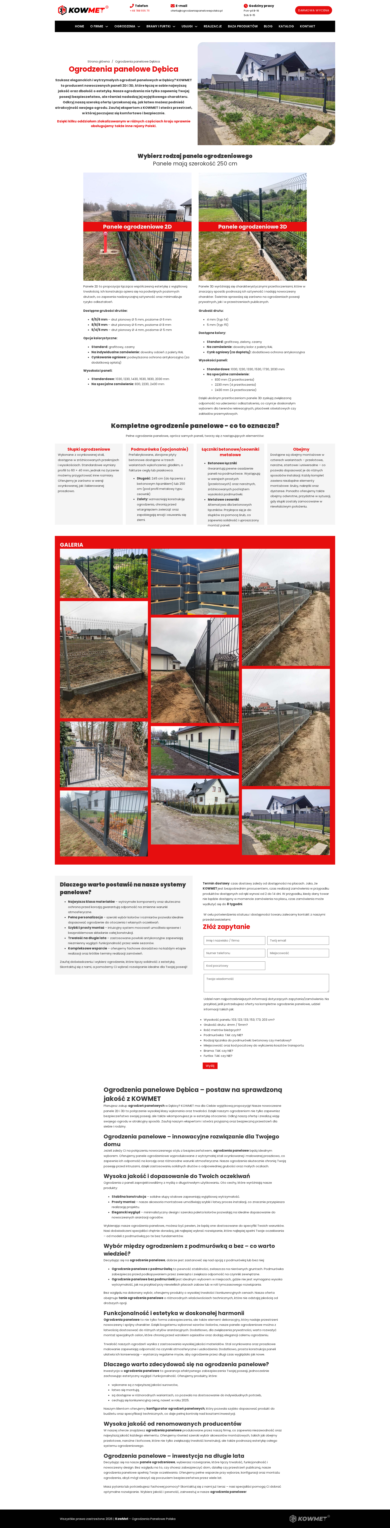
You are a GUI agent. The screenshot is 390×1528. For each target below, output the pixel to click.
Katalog (286, 26)
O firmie (96, 26)
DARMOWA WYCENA (313, 10)
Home (79, 26)
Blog (268, 26)
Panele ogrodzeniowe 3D (252, 226)
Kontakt (307, 26)
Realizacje (213, 26)
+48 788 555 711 (140, 11)
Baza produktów (243, 26)
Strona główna (99, 61)
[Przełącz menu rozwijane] (106, 26)
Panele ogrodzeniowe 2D (137, 226)
